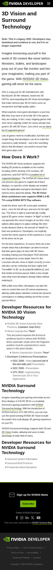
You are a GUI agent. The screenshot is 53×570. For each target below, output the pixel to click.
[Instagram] (21, 517)
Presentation (38, 364)
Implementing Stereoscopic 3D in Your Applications (26, 375)
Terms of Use (17, 552)
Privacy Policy (13, 547)
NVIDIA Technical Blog (42, 523)
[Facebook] (17, 517)
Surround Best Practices (20, 463)
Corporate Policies (21, 557)
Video (29, 361)
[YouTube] (38, 517)
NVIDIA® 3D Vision (35, 78)
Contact (36, 557)
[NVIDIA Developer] (23, 3)
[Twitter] (32, 517)
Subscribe (28, 504)
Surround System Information (22, 459)
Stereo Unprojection (17, 331)
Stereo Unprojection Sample (27, 352)
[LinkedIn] (27, 517)
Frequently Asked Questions (22, 467)
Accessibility (32, 552)
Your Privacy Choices (33, 547)
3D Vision (6, 432)
